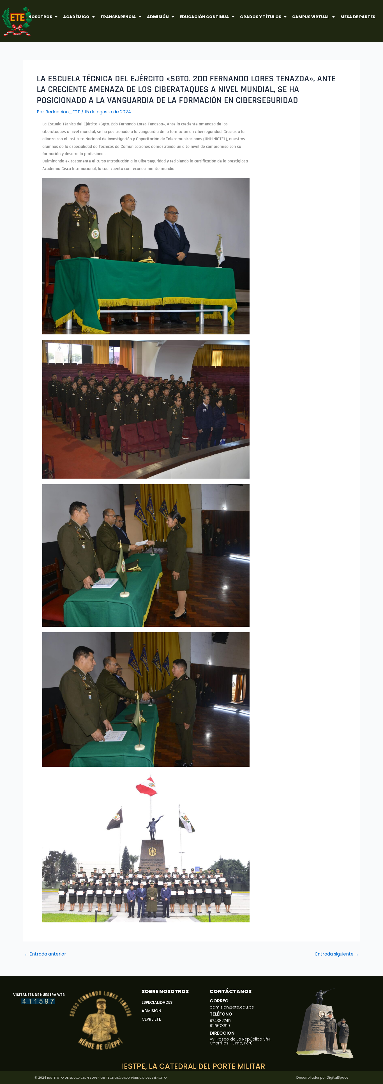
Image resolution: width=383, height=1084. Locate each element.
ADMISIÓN (158, 17)
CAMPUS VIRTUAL (310, 17)
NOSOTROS (40, 17)
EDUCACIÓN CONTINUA (204, 17)
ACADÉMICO (76, 17)
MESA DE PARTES (357, 17)
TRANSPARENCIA (118, 17)
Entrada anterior (45, 954)
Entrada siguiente (337, 954)
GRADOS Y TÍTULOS (260, 17)
